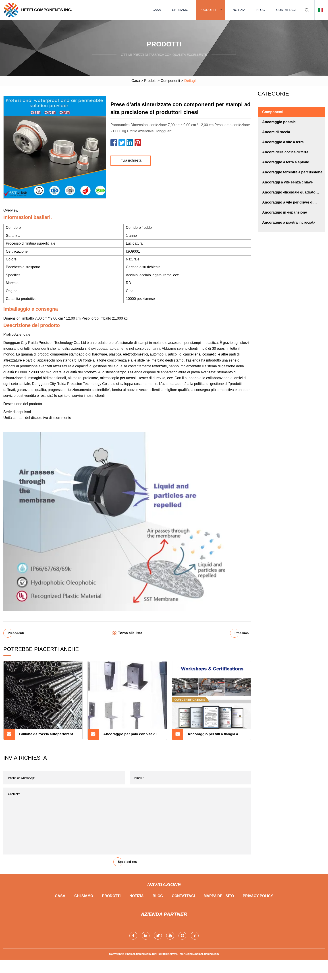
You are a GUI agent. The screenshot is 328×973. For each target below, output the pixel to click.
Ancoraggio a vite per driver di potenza (287, 203)
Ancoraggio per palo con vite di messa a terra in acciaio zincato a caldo (131, 736)
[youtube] (170, 936)
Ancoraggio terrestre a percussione (292, 172)
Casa (157, 10)
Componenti (170, 81)
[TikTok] (195, 936)
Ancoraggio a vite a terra (283, 142)
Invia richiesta (130, 160)
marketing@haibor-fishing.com (199, 954)
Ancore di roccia (276, 132)
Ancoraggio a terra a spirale (285, 162)
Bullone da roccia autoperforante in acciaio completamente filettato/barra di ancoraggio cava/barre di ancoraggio (47, 736)
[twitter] (158, 936)
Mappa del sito (219, 896)
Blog (260, 10)
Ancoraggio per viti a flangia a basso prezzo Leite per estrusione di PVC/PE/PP (216, 736)
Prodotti (207, 10)
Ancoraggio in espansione (284, 212)
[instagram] (182, 936)
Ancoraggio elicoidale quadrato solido (289, 193)
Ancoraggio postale (279, 122)
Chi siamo (180, 10)
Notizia (239, 10)
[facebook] (133, 936)
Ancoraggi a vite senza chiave (287, 182)
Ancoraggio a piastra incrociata (288, 222)
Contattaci (286, 10)
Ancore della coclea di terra (285, 152)
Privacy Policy (258, 896)
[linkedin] (145, 936)
